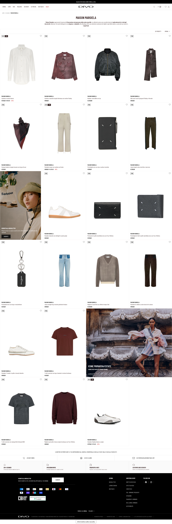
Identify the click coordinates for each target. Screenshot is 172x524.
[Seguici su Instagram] (151, 482)
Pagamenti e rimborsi (131, 499)
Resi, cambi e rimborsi (131, 503)
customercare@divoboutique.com (145, 458)
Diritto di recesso (131, 482)
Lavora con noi (113, 485)
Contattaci (129, 489)
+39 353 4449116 (88, 458)
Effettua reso (130, 485)
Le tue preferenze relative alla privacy (143, 516)
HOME (3, 13)
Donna (4, 7)
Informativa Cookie (111, 516)
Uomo (9, 7)
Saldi (47, 7)
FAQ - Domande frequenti (132, 492)
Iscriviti (58, 480)
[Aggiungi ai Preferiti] (41, 36)
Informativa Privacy (98, 516)
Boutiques (41, 7)
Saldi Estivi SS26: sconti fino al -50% (86, 2)
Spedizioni (128, 496)
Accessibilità (129, 506)
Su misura (33, 7)
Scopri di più (91, 374)
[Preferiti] (165, 7)
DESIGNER (7, 13)
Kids (14, 7)
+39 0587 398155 (30, 458)
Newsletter (112, 482)
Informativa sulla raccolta (86, 522)
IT (158, 6)
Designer (26, 7)
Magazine (19, 7)
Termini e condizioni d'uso (124, 516)
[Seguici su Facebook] (146, 482)
